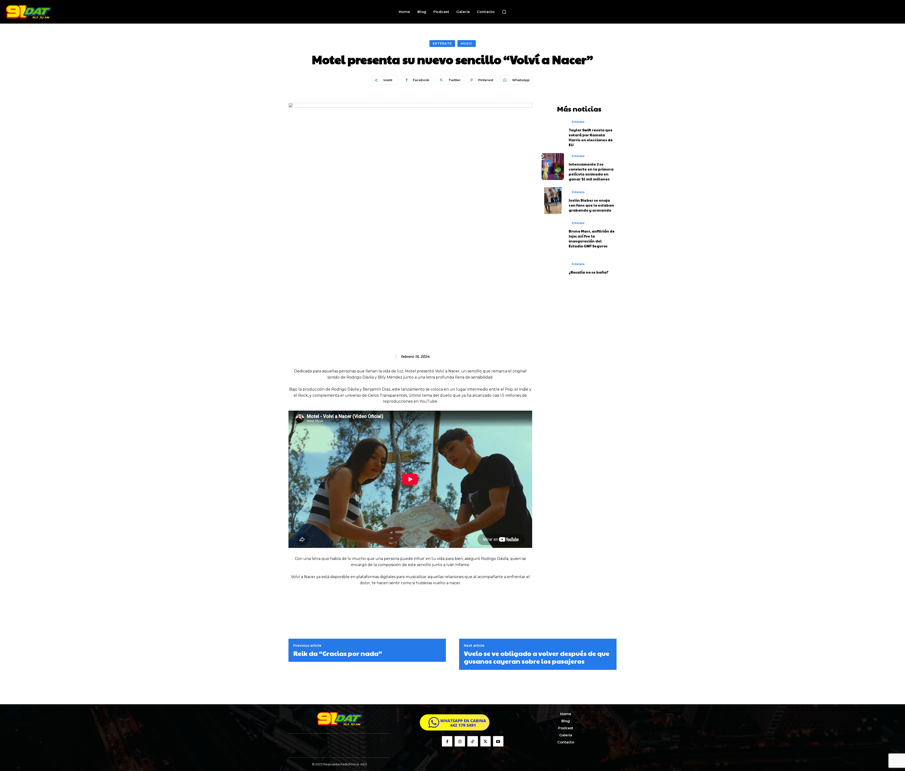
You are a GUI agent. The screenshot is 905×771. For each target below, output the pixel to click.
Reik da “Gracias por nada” (337, 653)
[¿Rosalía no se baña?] (553, 267)
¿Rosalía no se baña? (589, 272)
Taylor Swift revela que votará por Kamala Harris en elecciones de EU (591, 137)
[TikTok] (472, 741)
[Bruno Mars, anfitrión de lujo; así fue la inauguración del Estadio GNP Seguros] (553, 233)
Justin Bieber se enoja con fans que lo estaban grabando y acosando (591, 205)
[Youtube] (498, 741)
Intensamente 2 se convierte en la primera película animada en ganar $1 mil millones (591, 171)
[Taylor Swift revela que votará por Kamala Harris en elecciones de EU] (553, 132)
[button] (504, 12)
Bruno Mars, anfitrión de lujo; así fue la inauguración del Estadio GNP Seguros (592, 238)
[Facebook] (447, 741)
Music (467, 43)
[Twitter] (485, 741)
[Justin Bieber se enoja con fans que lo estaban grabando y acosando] (553, 200)
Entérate (442, 43)
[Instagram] (460, 741)
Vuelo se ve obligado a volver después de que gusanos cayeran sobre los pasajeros (536, 657)
